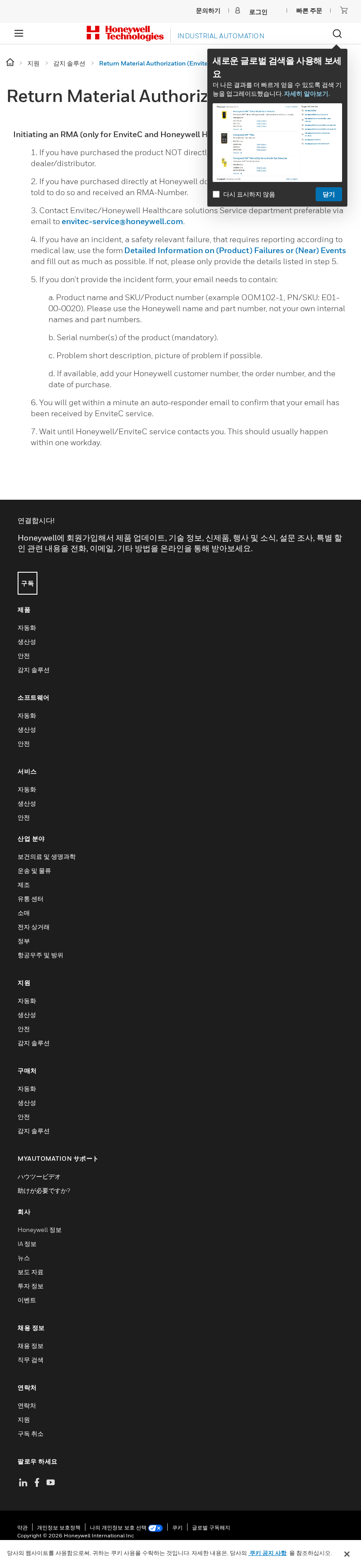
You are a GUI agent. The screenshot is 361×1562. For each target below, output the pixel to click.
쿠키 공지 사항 (267, 1552)
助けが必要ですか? (44, 1190)
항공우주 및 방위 (40, 955)
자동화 (27, 627)
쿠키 (177, 1527)
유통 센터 (31, 898)
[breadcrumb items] (10, 62)
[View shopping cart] (344, 10)
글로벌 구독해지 (211, 1527)
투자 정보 (31, 1286)
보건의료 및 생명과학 (47, 856)
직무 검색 (31, 1359)
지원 (24, 1419)
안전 (24, 655)
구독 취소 (31, 1433)
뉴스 (24, 1257)
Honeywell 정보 (40, 1229)
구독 (27, 583)
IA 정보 (27, 1243)
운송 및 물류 (34, 870)
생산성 (27, 641)
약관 (22, 1527)
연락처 (27, 1405)
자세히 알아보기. (307, 93)
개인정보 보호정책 (59, 1527)
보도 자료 (31, 1271)
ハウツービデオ (39, 1176)
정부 (24, 940)
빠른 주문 (309, 10)
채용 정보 (31, 1345)
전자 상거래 (34, 926)
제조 (24, 884)
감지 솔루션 (34, 669)
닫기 (329, 194)
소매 (24, 912)
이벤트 (27, 1300)
